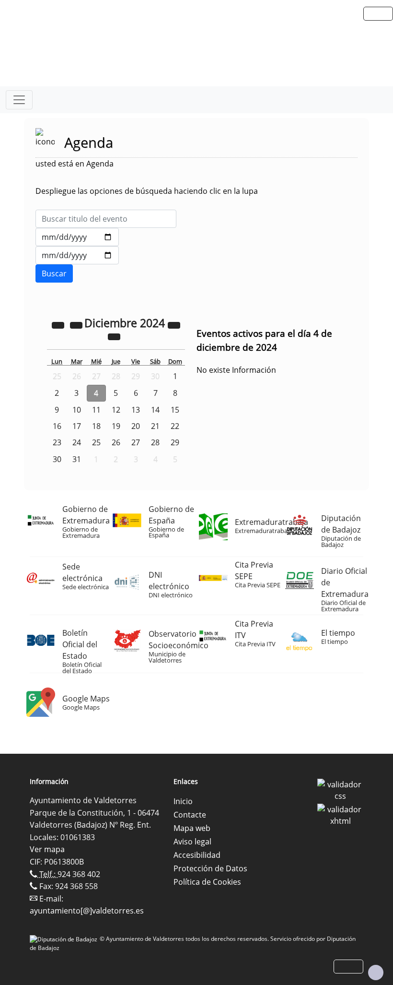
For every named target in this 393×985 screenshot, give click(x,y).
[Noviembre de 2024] (77, 324)
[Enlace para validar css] (340, 789)
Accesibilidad (196, 855)
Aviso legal (192, 841)
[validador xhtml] (340, 814)
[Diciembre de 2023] (59, 324)
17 (76, 426)
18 (96, 426)
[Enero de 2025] (114, 336)
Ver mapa (47, 849)
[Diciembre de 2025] (174, 324)
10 (76, 409)
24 (76, 442)
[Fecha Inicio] (77, 237)
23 (57, 442)
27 (135, 442)
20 (135, 426)
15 (175, 409)
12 (116, 409)
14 (155, 409)
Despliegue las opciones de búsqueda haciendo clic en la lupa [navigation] (146, 191)
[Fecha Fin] (77, 255)
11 (96, 409)
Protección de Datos (210, 868)
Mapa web (191, 828)
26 (116, 442)
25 (96, 442)
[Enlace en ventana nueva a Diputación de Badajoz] (65, 939)
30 (57, 459)
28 (155, 442)
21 (155, 426)
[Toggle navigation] (19, 99)
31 (76, 459)
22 (175, 426)
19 (116, 426)
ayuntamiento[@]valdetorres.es (87, 910)
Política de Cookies (207, 882)
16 (57, 426)
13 (135, 409)
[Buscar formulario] (54, 273)
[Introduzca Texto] (105, 219)
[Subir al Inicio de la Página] (375, 972)
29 (175, 442)
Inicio (183, 801)
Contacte (189, 814)
